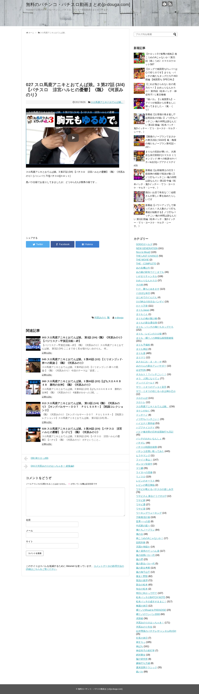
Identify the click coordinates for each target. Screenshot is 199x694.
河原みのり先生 (144, 627)
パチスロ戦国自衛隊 (146, 447)
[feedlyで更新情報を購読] (164, 3)
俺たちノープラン (145, 530)
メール (29, 530)
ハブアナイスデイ (145, 427)
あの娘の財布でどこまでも (150, 272)
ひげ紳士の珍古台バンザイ (150, 301)
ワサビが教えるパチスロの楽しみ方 (154, 489)
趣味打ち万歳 (143, 663)
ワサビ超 (140, 500)
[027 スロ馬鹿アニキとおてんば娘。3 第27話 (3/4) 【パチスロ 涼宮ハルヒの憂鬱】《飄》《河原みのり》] (87, 244)
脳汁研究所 (142, 659)
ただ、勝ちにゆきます (147, 289)
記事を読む (47, 353)
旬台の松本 (142, 589)
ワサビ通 (140, 504)
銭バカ (139, 671)
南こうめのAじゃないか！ (149, 538)
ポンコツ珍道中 (144, 464)
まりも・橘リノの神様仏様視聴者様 (154, 338)
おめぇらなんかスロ (146, 280)
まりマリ (140, 357)
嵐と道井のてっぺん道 (147, 551)
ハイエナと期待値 (145, 423)
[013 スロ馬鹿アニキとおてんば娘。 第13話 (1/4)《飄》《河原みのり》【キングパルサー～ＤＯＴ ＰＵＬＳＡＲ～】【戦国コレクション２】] (33, 409)
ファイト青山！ (144, 459)
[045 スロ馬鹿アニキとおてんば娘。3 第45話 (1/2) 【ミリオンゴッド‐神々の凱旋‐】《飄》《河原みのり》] (33, 365)
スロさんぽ (142, 398)
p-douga (119, 317)
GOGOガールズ (144, 244)
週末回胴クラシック (146, 667)
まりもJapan (142, 310)
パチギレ (140, 443)
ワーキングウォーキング (149, 513)
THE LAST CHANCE (147, 256)
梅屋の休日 (142, 606)
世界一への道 (143, 521)
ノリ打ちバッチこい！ (147, 419)
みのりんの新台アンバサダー (151, 366)
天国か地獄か (143, 546)
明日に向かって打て (146, 593)
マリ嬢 (139, 468)
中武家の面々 (143, 525)
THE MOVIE (142, 259)
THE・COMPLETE (146, 263)
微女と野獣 (142, 576)
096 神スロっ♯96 (39, 458)
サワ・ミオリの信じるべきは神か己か (156, 391)
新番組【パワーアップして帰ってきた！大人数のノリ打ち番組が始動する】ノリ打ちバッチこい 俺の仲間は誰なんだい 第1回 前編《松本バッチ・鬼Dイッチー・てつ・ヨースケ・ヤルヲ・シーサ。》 (155, 215)
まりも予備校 (143, 345)
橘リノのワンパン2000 (148, 614)
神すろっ (140, 642)
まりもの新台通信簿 (146, 322)
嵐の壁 (139, 559)
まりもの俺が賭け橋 (146, 318)
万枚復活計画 (143, 517)
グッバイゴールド (145, 383)
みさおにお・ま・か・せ (149, 361)
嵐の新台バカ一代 (145, 563)
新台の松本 (142, 584)
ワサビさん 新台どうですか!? (151, 496)
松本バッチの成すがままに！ (151, 601)
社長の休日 (142, 638)
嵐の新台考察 (143, 568)
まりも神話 (142, 349)
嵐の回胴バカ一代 (145, 555)
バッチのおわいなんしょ (149, 438)
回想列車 (140, 542)
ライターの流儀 (144, 472)
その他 (139, 285)
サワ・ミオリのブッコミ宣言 (151, 387)
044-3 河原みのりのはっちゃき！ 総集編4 (52, 466)
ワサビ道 (140, 509)
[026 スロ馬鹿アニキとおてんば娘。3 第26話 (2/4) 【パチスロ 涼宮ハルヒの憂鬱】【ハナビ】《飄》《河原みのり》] (33, 434)
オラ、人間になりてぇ (147, 378)
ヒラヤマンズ (143, 455)
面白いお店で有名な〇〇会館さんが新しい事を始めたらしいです (160, 196)
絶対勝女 (140, 655)
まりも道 (140, 353)
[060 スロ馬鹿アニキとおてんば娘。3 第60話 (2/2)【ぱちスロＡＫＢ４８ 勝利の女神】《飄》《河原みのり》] (33, 387)
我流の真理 (142, 580)
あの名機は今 (143, 268)
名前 (28, 520)
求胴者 (139, 618)
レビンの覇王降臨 (145, 485)
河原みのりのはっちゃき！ (150, 622)
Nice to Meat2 (143, 252)
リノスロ (140, 476)
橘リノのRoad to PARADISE (151, 610)
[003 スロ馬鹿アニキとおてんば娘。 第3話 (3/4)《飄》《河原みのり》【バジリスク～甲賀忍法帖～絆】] (33, 343)
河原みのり (100, 317)
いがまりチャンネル (146, 276)
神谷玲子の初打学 (145, 650)
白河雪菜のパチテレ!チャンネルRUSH (156, 631)
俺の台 (139, 534)
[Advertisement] (75, 57)
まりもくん (142, 314)
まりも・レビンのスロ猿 (149, 334)
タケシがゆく (143, 410)
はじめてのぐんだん (146, 297)
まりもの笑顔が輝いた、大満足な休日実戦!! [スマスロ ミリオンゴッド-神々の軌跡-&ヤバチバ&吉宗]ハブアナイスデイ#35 (155, 158)
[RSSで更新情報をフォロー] (170, 3)
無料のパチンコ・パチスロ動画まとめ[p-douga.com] (78, 4)
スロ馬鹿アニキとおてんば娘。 (107, 102)
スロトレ (140, 402)
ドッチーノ (142, 415)
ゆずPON (141, 370)
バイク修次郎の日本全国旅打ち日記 (154, 432)
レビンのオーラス (145, 481)
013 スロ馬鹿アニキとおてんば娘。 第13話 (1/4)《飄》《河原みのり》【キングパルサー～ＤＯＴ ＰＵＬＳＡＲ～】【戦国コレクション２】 (82, 407)
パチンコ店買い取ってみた (150, 451)
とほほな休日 (143, 293)
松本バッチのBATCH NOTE (150, 597)
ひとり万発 (142, 306)
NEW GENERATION (147, 248)
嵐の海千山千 (143, 572)
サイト (29, 541)
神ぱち (139, 646)
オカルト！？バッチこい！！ (151, 374)
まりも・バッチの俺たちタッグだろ (154, 327)
